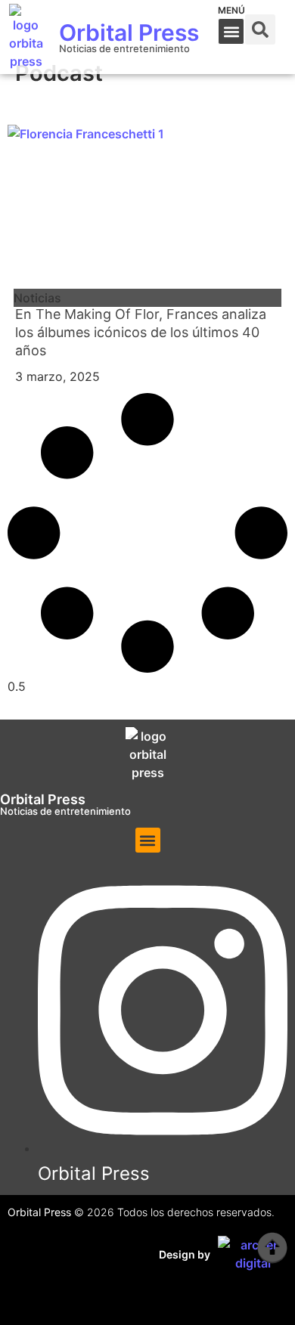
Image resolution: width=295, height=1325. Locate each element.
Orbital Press (129, 32)
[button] (231, 31)
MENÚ (231, 10)
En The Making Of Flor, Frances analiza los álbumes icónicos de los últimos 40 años (140, 332)
